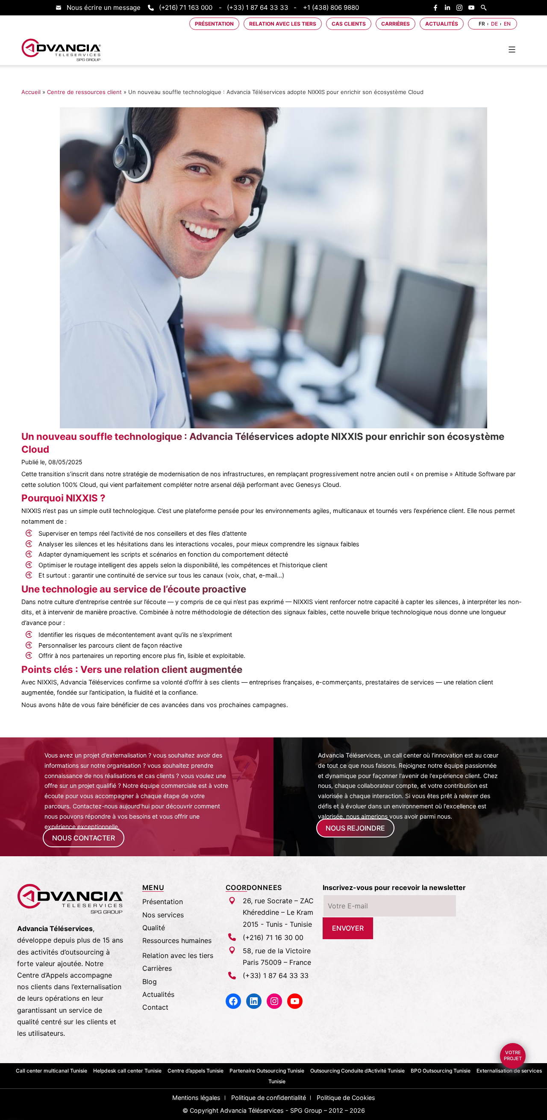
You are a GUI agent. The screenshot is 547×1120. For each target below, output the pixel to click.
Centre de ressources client (84, 91)
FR (482, 24)
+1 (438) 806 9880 (331, 7)
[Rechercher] (485, 7)
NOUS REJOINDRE (355, 828)
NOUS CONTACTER (83, 838)
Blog (149, 981)
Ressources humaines (177, 940)
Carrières (395, 24)
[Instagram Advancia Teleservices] (462, 8)
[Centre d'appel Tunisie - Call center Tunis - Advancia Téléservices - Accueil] (61, 50)
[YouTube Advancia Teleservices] (473, 8)
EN (507, 24)
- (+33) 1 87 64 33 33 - (258, 7)
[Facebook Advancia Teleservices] (438, 8)
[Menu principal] (512, 49)
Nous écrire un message (104, 7)
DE (494, 24)
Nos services (163, 915)
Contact (155, 1007)
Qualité (153, 927)
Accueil (31, 91)
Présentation (214, 24)
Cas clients (349, 24)
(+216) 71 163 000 (185, 7)
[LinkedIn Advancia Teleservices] (450, 8)
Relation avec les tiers (282, 24)
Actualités (441, 24)
